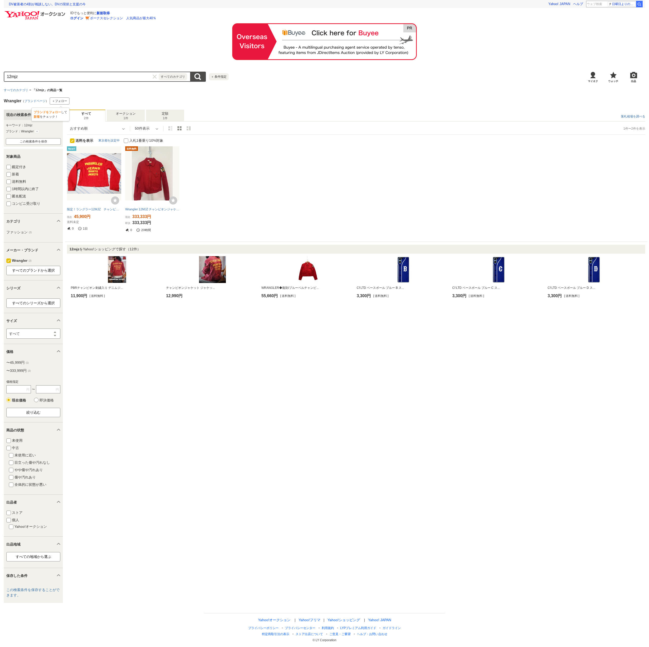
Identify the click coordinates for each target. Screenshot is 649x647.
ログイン (76, 18)
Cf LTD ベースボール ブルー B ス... (380, 288)
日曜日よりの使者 (624, 4)
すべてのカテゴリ (16, 90)
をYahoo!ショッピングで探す (105, 249)
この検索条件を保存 (33, 141)
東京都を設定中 (109, 140)
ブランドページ (35, 101)
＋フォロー (59, 101)
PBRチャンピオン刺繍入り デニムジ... (97, 288)
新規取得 (103, 13)
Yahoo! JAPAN (559, 4)
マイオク (593, 81)
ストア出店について (309, 634)
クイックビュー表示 (189, 128)
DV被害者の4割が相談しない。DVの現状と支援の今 (47, 4)
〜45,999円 (17, 362)
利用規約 (328, 628)
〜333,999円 (18, 371)
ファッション (19, 232)
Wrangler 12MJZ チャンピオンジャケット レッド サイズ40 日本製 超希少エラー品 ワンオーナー (152, 209)
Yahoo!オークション (274, 620)
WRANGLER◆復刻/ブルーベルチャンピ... (290, 288)
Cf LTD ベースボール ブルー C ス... (476, 288)
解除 (37, 131)
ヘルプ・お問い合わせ (372, 634)
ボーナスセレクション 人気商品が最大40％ (123, 18)
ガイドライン (392, 628)
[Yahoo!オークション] (36, 12)
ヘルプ (578, 4)
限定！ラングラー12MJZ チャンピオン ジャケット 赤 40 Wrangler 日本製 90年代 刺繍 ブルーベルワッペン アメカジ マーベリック (94, 209)
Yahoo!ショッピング (344, 620)
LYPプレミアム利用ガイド (358, 628)
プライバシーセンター (300, 628)
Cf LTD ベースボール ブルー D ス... (571, 288)
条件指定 (219, 76)
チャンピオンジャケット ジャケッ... (190, 288)
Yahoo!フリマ (309, 620)
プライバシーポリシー (263, 628)
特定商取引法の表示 (275, 634)
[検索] (639, 4)
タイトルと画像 (170, 128)
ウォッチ (613, 81)
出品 (633, 81)
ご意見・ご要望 (340, 634)
